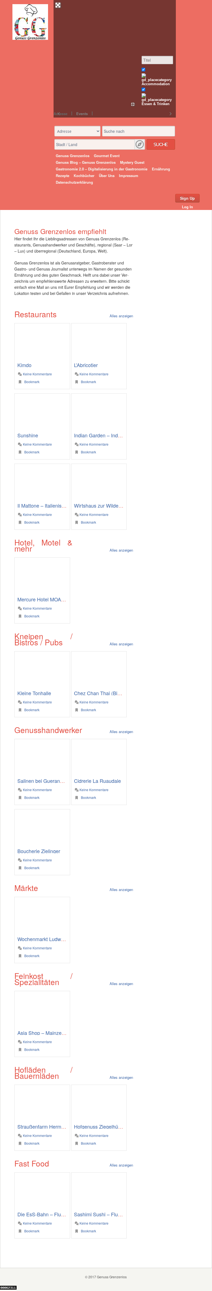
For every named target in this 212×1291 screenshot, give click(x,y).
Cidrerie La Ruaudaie (97, 780)
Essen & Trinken (155, 104)
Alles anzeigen (121, 315)
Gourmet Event (107, 155)
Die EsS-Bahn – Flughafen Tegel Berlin (60, 1214)
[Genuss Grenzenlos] (30, 38)
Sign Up (187, 198)
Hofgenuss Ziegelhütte (99, 1126)
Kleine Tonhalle (34, 693)
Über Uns (107, 175)
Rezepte (62, 175)
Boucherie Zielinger (38, 850)
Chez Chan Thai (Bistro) (100, 693)
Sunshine (27, 435)
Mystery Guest (132, 162)
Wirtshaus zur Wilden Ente (103, 505)
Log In (187, 206)
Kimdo (24, 364)
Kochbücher (84, 175)
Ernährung (161, 169)
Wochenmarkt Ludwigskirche (49, 938)
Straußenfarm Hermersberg (47, 1126)
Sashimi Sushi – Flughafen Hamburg (114, 1214)
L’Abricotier (86, 364)
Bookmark (31, 381)
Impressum (128, 175)
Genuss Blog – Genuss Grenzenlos (86, 162)
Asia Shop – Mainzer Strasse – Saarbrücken (66, 1032)
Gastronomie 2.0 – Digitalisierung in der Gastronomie (101, 169)
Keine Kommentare (37, 374)
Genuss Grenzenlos (72, 155)
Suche (161, 144)
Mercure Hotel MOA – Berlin (48, 599)
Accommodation (156, 84)
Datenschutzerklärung (74, 182)
